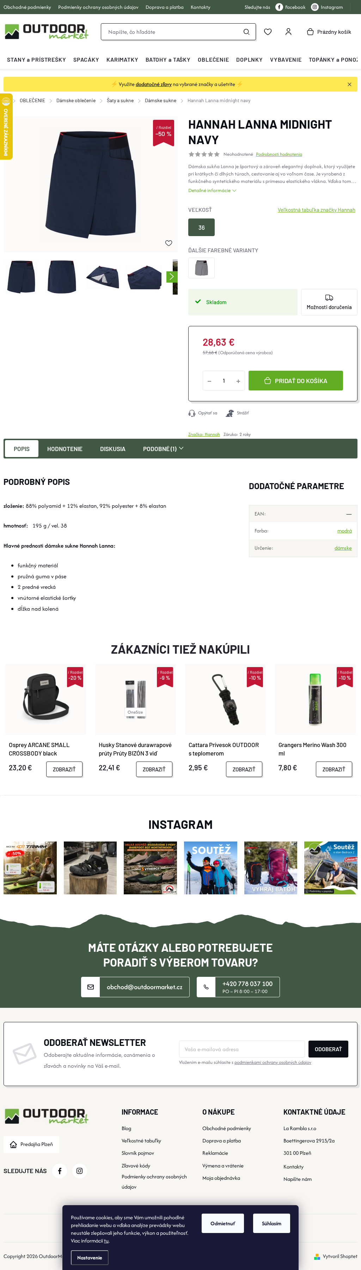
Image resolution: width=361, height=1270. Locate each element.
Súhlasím (271, 1223)
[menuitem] (37, 59)
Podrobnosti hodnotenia (279, 154)
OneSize (135, 712)
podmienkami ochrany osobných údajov (272, 1062)
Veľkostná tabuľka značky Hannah (316, 209)
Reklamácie (215, 1153)
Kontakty (200, 7)
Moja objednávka (221, 1178)
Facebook (295, 7)
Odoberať (328, 1049)
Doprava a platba (165, 7)
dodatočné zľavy (154, 84)
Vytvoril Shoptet (340, 1256)
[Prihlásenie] (288, 31)
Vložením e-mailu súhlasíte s (245, 1062)
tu (106, 1240)
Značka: (204, 434)
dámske (343, 547)
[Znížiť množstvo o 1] (209, 380)
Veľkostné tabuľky (141, 1140)
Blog (126, 1128)
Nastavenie (89, 1257)
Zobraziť (64, 769)
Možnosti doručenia (329, 307)
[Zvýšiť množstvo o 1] (238, 380)
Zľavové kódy (136, 1165)
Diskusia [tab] (113, 448)
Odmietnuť (222, 1223)
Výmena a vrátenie (223, 1165)
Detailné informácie (209, 190)
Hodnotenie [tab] (64, 448)
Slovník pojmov (138, 1153)
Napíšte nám (297, 1179)
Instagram (332, 7)
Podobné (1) (159, 448)
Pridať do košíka (301, 380)
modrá (344, 530)
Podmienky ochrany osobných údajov (98, 7)
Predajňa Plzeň (36, 1144)
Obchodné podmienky (27, 7)
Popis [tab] (22, 448)
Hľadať (246, 31)
